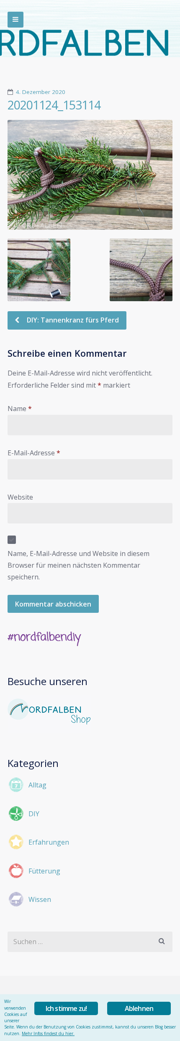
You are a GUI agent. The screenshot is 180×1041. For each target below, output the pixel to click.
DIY (33, 813)
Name (20, 408)
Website (20, 497)
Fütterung (44, 871)
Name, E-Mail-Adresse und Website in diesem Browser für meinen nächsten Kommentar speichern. (78, 565)
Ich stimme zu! (66, 1008)
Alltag (37, 785)
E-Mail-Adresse (34, 452)
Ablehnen (139, 1008)
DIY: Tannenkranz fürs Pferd (72, 320)
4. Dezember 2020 (40, 92)
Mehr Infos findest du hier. (48, 1033)
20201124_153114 (54, 105)
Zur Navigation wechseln (15, 20)
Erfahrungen (48, 842)
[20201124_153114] (90, 175)
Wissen (39, 899)
